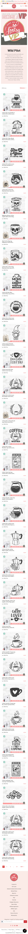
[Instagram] (12, 925)
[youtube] (17, 925)
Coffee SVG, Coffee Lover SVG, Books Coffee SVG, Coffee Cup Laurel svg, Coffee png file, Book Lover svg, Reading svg (8, 396)
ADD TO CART (22, 108)
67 (16, 866)
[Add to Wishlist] (25, 95)
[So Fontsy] (14, 6)
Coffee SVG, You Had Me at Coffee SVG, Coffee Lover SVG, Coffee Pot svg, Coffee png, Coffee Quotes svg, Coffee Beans (8, 113)
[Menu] (4, 6)
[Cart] (26, 6)
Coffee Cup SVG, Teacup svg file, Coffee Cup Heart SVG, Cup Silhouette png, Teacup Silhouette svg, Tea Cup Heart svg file (8, 704)
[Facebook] (10, 925)
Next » (22, 866)
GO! (25, 921)
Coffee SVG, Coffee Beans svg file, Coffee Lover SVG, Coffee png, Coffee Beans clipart (8, 806)
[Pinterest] (14, 925)
